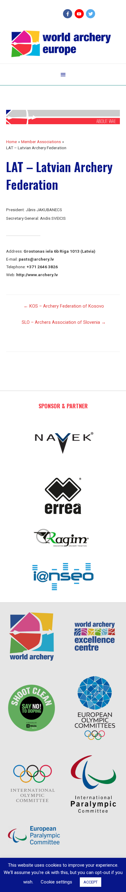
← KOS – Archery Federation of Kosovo (64, 306)
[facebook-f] (68, 13)
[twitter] (91, 13)
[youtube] (80, 13)
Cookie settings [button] (56, 882)
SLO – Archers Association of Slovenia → (64, 322)
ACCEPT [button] (90, 882)
